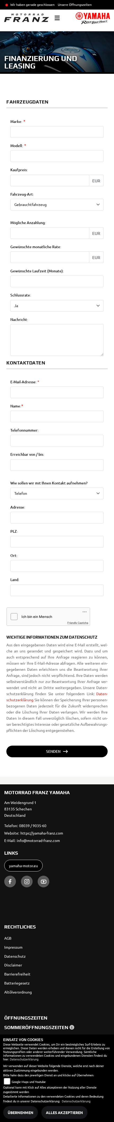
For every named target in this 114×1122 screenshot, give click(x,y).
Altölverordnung (18, 992)
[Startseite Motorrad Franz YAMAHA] (93, 18)
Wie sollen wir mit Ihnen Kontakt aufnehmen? (48, 483)
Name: (15, 406)
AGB (7, 938)
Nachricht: (19, 319)
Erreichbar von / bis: (27, 454)
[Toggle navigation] (57, 18)
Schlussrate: (20, 295)
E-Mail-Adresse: (24, 382)
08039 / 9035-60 (32, 825)
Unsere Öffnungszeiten (75, 4)
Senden (53, 751)
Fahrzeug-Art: (22, 194)
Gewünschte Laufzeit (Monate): (37, 271)
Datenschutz (15, 956)
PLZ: (14, 531)
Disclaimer (13, 964)
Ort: (13, 555)
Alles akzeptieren (64, 1112)
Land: (14, 579)
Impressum (13, 947)
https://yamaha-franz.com (41, 833)
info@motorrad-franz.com (38, 840)
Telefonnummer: (24, 430)
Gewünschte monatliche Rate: (35, 246)
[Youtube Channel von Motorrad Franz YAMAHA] (43, 881)
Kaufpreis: (19, 169)
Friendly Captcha (77, 622)
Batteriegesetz (17, 983)
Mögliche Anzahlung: (28, 222)
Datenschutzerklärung (24, 1059)
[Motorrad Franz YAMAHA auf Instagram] (27, 881)
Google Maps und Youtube (29, 1082)
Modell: (16, 145)
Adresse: (17, 507)
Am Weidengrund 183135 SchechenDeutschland (20, 809)
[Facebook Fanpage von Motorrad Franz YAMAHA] (10, 881)
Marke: (16, 121)
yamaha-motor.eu (23, 865)
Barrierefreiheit (17, 973)
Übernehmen (20, 1112)
